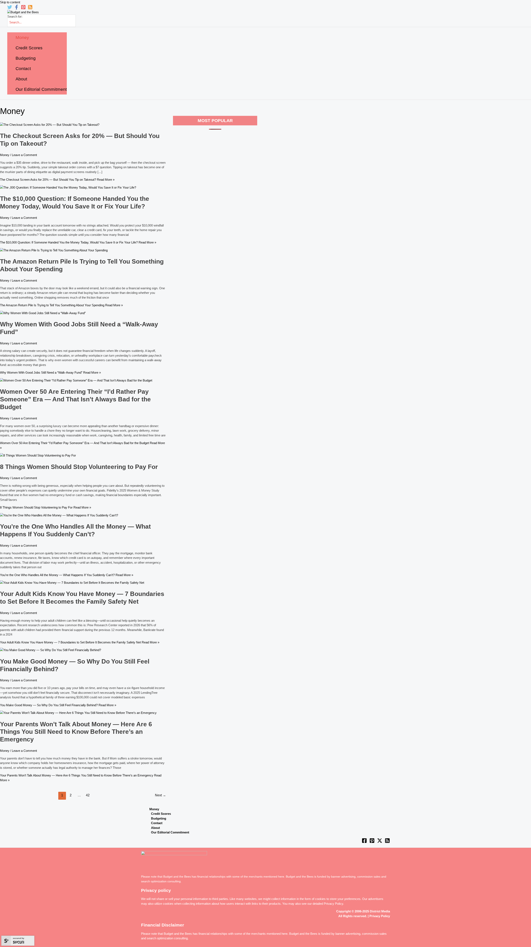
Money (4, 155)
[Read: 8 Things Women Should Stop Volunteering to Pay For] (38, 455)
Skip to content (10, 2)
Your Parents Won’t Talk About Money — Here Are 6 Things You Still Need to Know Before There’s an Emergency (76, 732)
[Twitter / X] (379, 842)
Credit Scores (161, 813)
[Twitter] (9, 8)
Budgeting (158, 818)
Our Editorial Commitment (170, 832)
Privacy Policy (333, 903)
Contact (156, 823)
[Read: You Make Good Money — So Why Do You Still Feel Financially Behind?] (50, 650)
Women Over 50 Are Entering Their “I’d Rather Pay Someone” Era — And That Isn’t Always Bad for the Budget (75, 399)
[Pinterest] (23, 8)
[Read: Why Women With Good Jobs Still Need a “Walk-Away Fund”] (43, 313)
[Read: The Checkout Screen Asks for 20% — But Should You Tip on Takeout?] (49, 124)
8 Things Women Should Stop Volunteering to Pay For (79, 466)
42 (88, 795)
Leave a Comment (24, 155)
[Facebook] (16, 8)
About (155, 828)
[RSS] (30, 8)
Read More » (57, 179)
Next (160, 795)
